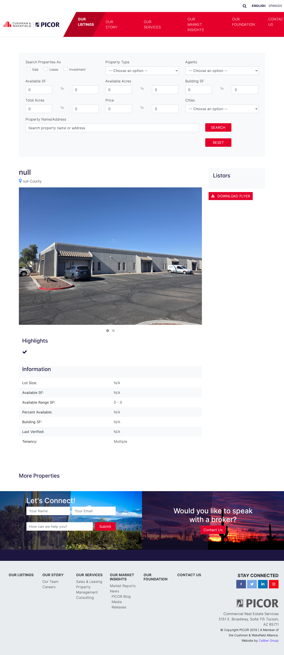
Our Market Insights (195, 24)
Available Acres (118, 81)
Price (109, 100)
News (114, 580)
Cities (190, 100)
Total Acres (35, 100)
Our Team (50, 570)
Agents (191, 62)
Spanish (275, 6)
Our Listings (86, 22)
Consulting (85, 586)
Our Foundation (243, 22)
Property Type (117, 62)
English (258, 6)
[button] (130, 24)
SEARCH (218, 127)
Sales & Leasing (89, 570)
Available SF (36, 81)
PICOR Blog (121, 585)
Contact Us (213, 519)
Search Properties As (43, 62)
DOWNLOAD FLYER (233, 196)
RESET (218, 142)
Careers (48, 576)
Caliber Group (269, 629)
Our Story (111, 24)
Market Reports (123, 575)
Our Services (152, 24)
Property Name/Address (46, 119)
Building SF (194, 81)
